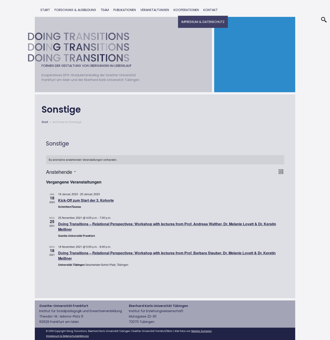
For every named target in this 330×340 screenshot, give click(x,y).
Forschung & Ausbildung (75, 10)
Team (105, 10)
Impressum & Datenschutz (202, 22)
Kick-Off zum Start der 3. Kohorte (86, 200)
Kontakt (210, 10)
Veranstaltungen (154, 10)
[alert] (165, 159)
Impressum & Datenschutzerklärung (67, 336)
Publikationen (124, 10)
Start (45, 10)
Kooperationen (186, 10)
